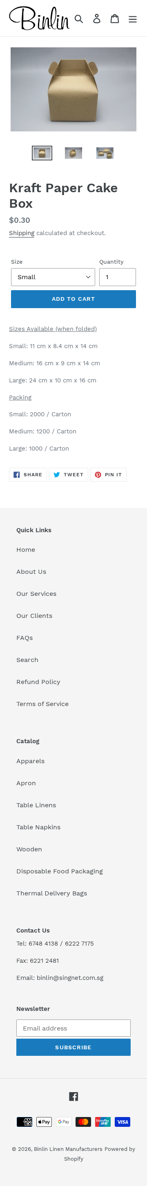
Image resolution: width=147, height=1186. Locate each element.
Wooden (29, 849)
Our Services (36, 593)
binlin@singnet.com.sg (70, 978)
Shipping (21, 233)
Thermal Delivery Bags (51, 893)
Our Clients (34, 616)
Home (25, 549)
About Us (31, 571)
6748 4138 (43, 943)
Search (27, 660)
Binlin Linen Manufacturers (68, 1149)
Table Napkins (38, 827)
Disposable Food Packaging (59, 871)
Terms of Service (42, 704)
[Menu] (133, 18)
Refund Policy (38, 682)
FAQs (24, 638)
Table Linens (36, 805)
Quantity (111, 261)
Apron (26, 783)
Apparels (30, 761)
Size (16, 261)
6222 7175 (79, 943)
